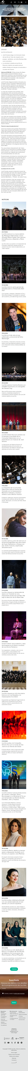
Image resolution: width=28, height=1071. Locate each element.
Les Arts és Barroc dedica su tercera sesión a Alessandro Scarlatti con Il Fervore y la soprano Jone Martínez (13, 852)
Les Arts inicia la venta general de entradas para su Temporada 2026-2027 (13, 288)
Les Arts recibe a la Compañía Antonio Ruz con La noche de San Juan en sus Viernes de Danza (12, 744)
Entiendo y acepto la (14, 993)
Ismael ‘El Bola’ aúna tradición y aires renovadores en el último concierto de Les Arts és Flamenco (14, 645)
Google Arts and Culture (13, 1016)
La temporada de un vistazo (14, 1019)
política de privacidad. (19, 993)
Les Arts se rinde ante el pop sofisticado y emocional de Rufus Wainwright (12, 337)
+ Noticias (14, 969)
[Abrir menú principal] (25, 2)
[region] (14, 32)
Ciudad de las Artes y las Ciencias (14, 1013)
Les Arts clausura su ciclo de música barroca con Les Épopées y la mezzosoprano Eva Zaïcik (13, 695)
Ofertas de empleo (23, 1014)
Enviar (14, 1002)
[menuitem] (5, 1018)
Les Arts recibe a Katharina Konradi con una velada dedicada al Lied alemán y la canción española (13, 902)
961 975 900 (14, 1030)
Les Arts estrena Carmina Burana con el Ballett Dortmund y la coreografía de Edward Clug (14, 386)
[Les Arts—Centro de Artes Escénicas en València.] (3, 2)
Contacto (14, 1028)
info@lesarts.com (14, 1031)
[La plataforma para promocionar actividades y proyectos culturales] (14, 1062)
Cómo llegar (14, 1032)
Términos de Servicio (15, 998)
